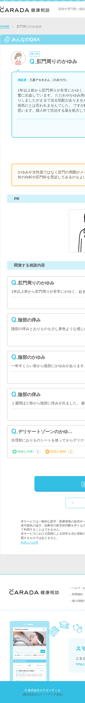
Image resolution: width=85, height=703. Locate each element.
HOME (5, 26)
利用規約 (77, 594)
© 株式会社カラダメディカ (42, 690)
